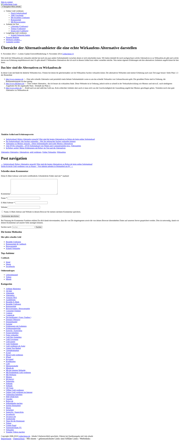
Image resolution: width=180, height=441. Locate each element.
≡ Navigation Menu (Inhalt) (11, 7)
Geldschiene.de (24, 436)
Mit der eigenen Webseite (15, 370)
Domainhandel (11, 322)
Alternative (5, 152)
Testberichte (10, 419)
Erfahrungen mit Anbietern (16, 326)
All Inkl (9, 291)
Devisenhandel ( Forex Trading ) (18, 317)
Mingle (8, 279)
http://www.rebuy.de (14, 88)
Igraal (8, 262)
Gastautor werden (13, 42)
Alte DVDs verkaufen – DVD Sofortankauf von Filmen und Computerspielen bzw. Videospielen (43, 146)
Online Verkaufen (49, 152)
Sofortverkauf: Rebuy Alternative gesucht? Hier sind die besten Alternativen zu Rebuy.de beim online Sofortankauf (50, 139)
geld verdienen (35, 152)
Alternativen (24, 152)
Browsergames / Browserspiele (18, 309)
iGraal (8, 353)
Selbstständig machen (14, 403)
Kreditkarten (11, 361)
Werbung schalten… (14, 40)
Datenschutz (19, 438)
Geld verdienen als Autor (15, 346)
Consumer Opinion (13, 311)
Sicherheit (10, 410)
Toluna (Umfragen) (18, 29)
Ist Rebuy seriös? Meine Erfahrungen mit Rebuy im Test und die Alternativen (36, 148)
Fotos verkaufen (12, 335)
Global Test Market (13, 348)
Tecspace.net (11, 417)
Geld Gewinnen (12, 339)
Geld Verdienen (12, 344)
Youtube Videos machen (15, 432)
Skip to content (7, 2)
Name (4, 198)
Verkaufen (10, 430)
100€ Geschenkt (17, 15)
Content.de (10, 315)
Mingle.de (10, 368)
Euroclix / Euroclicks (14, 331)
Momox (9, 377)
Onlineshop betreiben (14, 394)
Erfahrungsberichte (13, 328)
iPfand (8, 357)
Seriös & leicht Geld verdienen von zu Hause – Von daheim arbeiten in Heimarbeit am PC (37, 166)
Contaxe (9, 313)
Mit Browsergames (18, 22)
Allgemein (10, 293)
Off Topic (9, 388)
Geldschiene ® (68, 54)
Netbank (9, 383)
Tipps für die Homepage (15, 421)
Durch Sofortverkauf (19, 13)
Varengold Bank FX (14, 428)
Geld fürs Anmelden (14, 337)
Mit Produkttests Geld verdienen (18, 372)
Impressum (6, 438)
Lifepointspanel (12, 275)
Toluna (8, 277)
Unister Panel (11, 425)
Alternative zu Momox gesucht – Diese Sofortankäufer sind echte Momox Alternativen (39, 144)
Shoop (8, 264)
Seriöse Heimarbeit (13, 406)
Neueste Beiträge (12, 37)
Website (4, 207)
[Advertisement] (19, 115)
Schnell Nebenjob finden (20, 35)
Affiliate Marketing (13, 289)
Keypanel (9, 359)
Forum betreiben (12, 333)
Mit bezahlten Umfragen (20, 18)
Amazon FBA (11, 297)
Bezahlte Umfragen (13, 242)
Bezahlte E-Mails (12, 302)
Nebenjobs (10, 381)
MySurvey (10, 379)
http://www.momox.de (14, 79)
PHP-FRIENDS (12, 397)
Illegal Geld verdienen (14, 355)
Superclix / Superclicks (15, 412)
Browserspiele (11, 246)
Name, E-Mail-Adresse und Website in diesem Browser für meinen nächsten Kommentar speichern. (42, 212)
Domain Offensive (13, 320)
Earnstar (9, 324)
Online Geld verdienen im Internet (19, 392)
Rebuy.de (9, 401)
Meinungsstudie (12, 366)
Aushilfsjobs (11, 300)
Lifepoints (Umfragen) (19, 26)
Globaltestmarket (12, 350)
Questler (9, 399)
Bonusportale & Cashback (16, 244)
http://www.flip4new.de (15, 84)
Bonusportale (16, 20)
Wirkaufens (61, 152)
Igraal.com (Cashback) (19, 31)
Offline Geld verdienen (15, 390)
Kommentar (5, 194)
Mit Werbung (11, 375)
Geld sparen (10, 342)
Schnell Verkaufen (13, 248)
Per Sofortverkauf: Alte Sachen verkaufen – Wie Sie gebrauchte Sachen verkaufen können (41, 141)
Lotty (8, 364)
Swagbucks (10, 266)
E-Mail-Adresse (8, 203)
